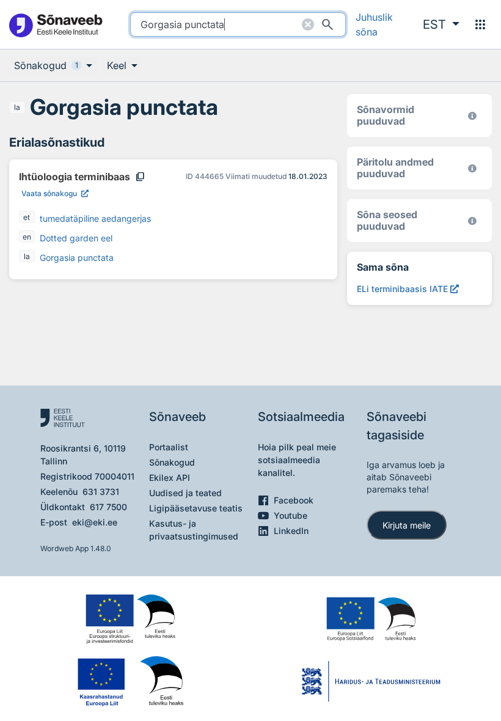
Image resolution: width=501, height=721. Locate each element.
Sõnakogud (172, 462)
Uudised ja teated (185, 493)
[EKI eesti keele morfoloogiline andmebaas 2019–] (472, 115)
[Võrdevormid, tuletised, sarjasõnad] (472, 220)
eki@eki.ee (94, 522)
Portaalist (168, 447)
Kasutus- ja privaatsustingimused (193, 529)
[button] (441, 24)
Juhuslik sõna (374, 24)
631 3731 (100, 491)
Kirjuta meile (406, 525)
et (26, 217)
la (17, 107)
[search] (237, 24)
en (27, 236)
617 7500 (108, 507)
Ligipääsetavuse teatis (196, 508)
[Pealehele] (55, 24)
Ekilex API (169, 477)
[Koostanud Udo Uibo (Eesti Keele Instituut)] (472, 168)
